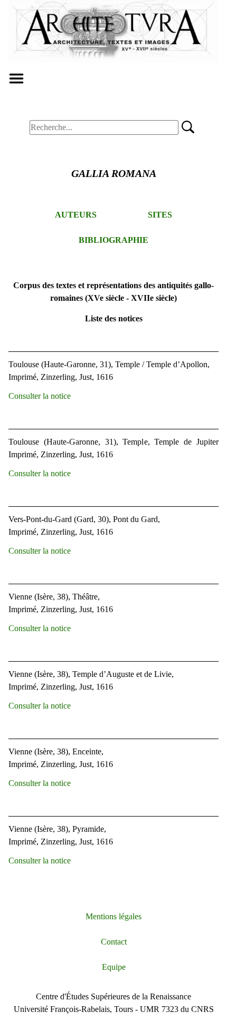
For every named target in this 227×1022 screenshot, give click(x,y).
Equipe (114, 966)
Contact (114, 941)
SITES (160, 214)
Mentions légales (113, 916)
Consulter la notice (39, 395)
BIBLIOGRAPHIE (113, 239)
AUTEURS (76, 214)
